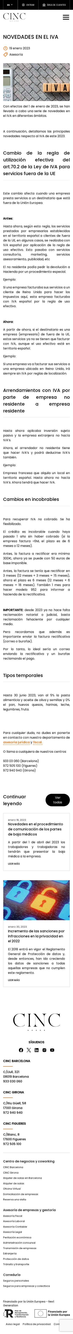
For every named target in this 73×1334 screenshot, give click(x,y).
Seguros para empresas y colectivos (26, 1286)
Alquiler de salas (13, 1183)
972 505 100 (12, 1144)
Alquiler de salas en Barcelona (22, 1178)
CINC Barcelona (13, 1167)
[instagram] (44, 1050)
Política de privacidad (37, 1324)
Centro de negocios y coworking (29, 1161)
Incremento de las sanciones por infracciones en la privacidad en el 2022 (36, 936)
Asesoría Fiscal (12, 1216)
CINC (14, 17)
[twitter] (28, 1050)
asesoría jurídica (16, 742)
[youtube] (52, 1050)
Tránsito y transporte (16, 1264)
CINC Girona (10, 1173)
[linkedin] (36, 1050)
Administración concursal (19, 1243)
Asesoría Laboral (14, 1221)
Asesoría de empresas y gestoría (29, 1210)
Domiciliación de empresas (20, 1194)
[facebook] (21, 1050)
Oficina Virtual (12, 1189)
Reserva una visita (14, 1199)
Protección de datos (16, 1259)
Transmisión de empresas (19, 1248)
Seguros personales (16, 1281)
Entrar (30, 4)
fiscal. (37, 742)
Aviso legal (13, 1324)
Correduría (11, 1275)
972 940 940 (13, 1112)
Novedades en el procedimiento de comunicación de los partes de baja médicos (35, 829)
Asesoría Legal (12, 1232)
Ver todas (57, 800)
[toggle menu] (66, 17)
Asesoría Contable (15, 1227)
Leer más (14, 864)
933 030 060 (12, 1081)
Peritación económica (17, 1237)
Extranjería (10, 1253)
